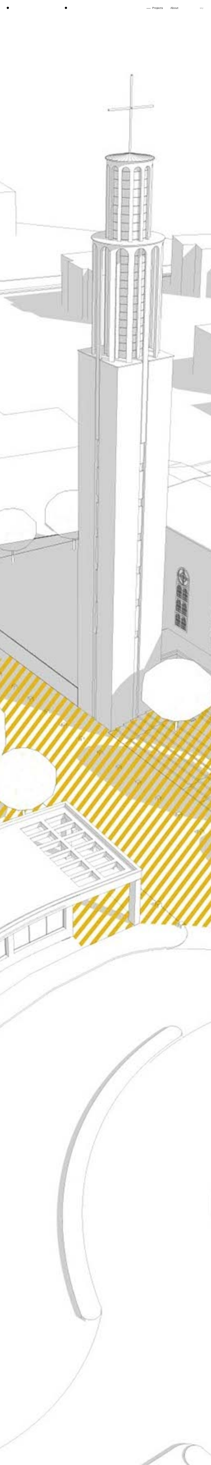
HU (201, 8)
